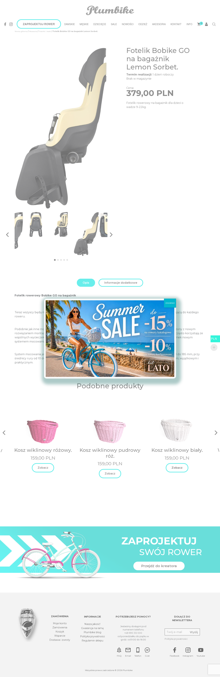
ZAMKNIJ (170, 303)
